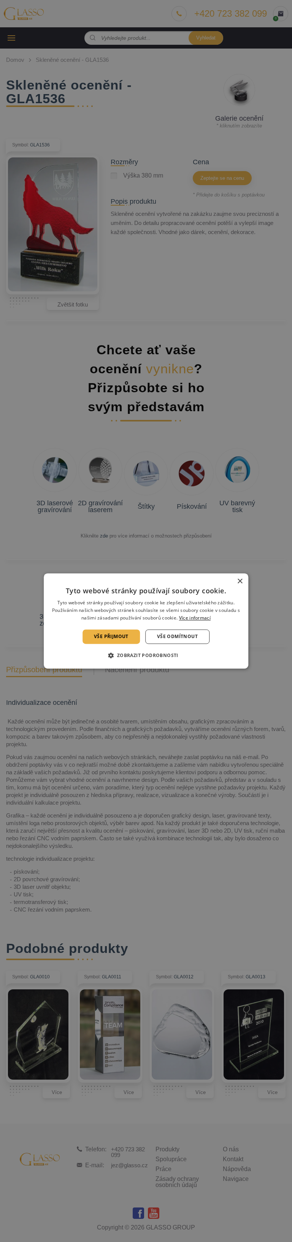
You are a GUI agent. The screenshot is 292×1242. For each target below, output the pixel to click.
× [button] (240, 581)
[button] (146, 655)
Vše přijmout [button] (111, 636)
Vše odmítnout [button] (177, 636)
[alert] (146, 621)
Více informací (195, 618)
